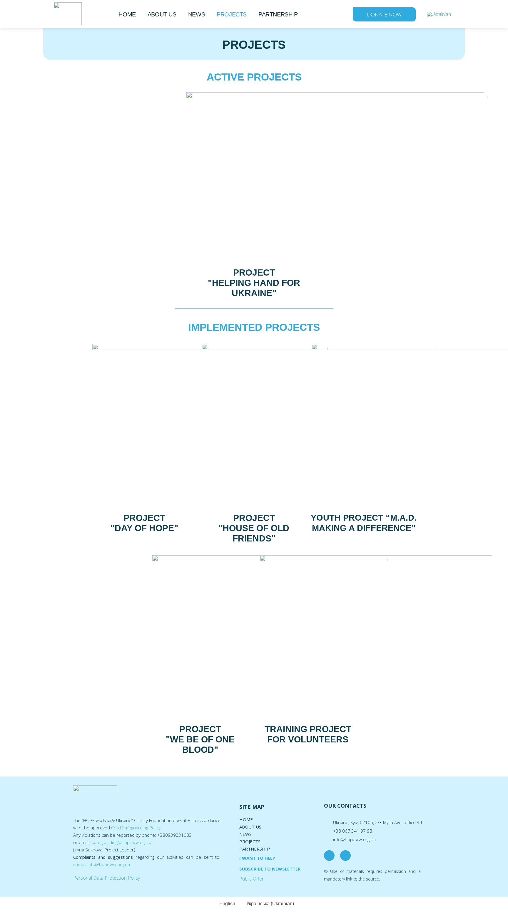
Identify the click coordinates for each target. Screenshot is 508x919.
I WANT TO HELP (257, 858)
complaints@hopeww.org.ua (101, 864)
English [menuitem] (227, 903)
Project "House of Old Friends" (253, 528)
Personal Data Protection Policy (106, 878)
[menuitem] (439, 14)
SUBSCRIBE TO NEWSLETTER (269, 869)
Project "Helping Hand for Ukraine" (254, 283)
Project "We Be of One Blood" (200, 739)
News (196, 14)
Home (127, 14)
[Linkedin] (345, 855)
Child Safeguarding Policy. (136, 828)
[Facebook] (329, 855)
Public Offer (251, 879)
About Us (162, 14)
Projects (232, 14)
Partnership (278, 14)
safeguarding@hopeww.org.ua (122, 842)
